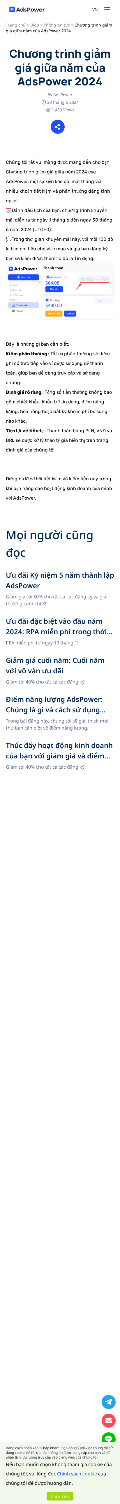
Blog (34, 25)
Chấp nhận (60, 1496)
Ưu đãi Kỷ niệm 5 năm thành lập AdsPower (52, 573)
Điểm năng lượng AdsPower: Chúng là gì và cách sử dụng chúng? (59, 701)
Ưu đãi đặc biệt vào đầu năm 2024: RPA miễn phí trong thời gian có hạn (58, 623)
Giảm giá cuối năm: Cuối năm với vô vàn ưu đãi (57, 658)
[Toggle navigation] (107, 9)
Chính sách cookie (77, 1473)
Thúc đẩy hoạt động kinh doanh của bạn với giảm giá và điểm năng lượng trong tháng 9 (54, 747)
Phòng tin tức (57, 25)
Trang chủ (16, 25)
